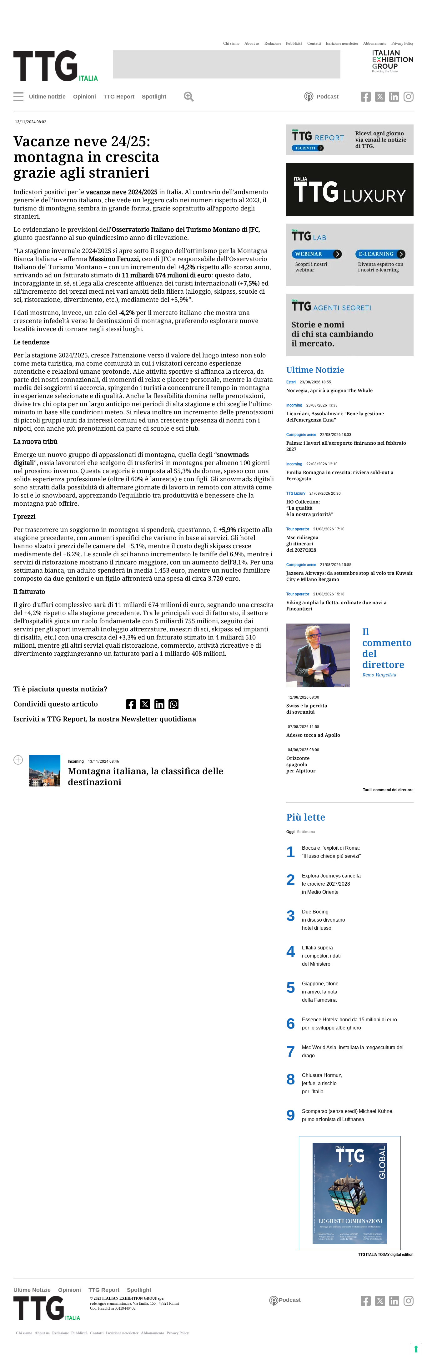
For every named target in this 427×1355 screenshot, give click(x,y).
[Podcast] (309, 96)
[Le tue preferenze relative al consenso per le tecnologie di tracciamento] (416, 1349)
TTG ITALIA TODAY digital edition (386, 1254)
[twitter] (379, 96)
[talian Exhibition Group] (393, 61)
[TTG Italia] (55, 65)
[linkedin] (393, 96)
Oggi (290, 832)
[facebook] (365, 96)
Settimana (306, 832)
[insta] (407, 96)
